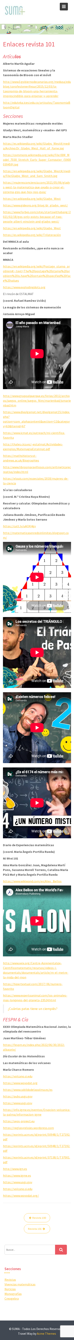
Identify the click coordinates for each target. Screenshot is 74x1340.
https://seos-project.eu (19, 1121)
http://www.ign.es (15, 1169)
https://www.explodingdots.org (24, 287)
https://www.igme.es (17, 1175)
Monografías (13, 1294)
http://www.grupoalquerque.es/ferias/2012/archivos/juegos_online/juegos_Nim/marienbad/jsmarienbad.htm (37, 400)
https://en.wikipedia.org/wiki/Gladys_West (32, 199)
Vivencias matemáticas (20, 1284)
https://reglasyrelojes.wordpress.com (28, 1128)
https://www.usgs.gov (17, 1103)
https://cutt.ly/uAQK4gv (19, 526)
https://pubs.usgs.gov (17, 1096)
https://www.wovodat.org (20, 1083)
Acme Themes (46, 1333)
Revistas (10, 1280)
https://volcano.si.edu (17, 1076)
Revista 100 (39, 1218)
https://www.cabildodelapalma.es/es (27, 1090)
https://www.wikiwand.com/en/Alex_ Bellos (32, 881)
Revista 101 (35, 1229)
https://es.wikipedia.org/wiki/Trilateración (32, 235)
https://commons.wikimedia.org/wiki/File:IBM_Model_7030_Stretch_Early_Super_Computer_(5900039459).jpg (37, 159)
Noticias (10, 1289)
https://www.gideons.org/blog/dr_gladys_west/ (35, 205)
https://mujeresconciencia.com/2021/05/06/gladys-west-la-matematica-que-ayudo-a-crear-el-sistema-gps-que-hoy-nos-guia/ (36, 187)
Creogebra (12, 1298)
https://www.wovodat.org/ (21, 1195)
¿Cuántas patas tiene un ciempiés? (32, 1009)
